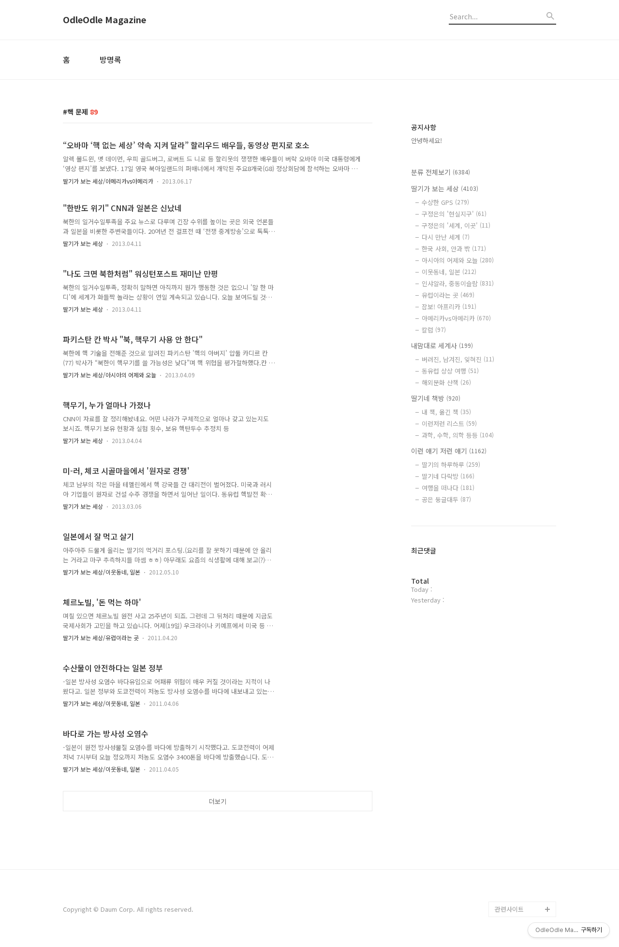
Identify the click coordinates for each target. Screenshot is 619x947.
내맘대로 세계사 (442, 345)
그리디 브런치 (513, 893)
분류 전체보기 (440, 172)
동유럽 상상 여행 (450, 370)
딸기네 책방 (435, 398)
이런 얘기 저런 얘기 (448, 451)
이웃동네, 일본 (449, 271)
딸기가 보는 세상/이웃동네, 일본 (101, 572)
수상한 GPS (445, 202)
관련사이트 (509, 909)
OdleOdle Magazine (104, 19)
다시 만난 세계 (446, 237)
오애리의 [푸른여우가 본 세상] (523, 855)
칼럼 (434, 329)
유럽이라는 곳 (448, 295)
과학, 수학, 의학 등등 (458, 435)
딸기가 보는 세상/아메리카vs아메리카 (108, 181)
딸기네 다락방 (448, 476)
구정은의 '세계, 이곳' (456, 225)
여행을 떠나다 (448, 487)
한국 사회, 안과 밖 (454, 248)
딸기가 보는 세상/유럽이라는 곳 (101, 637)
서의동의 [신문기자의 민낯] (523, 793)
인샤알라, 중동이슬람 (458, 283)
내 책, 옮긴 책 (446, 411)
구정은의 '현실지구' (454, 213)
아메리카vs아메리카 (456, 318)
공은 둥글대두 (446, 499)
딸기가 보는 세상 (83, 243)
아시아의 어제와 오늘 (458, 260)
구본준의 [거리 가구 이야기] (525, 824)
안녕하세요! (426, 140)
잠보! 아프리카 (449, 306)
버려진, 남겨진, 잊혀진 (458, 359)
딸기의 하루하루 (451, 464)
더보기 (217, 801)
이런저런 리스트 (449, 423)
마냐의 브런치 (513, 878)
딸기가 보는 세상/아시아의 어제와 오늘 (109, 375)
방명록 (110, 59)
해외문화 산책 (446, 382)
